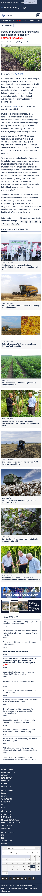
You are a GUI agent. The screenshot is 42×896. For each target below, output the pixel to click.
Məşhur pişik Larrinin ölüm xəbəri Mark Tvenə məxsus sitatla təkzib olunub (20, 701)
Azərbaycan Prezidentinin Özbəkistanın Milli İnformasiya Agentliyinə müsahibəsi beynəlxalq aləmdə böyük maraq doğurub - (20, 662)
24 (6, 869)
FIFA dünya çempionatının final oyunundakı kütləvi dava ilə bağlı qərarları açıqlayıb (19, 731)
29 (34, 869)
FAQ (2, 835)
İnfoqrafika (6, 802)
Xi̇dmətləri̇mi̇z (7, 826)
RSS (2, 838)
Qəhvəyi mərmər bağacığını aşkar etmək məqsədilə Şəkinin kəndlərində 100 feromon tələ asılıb (20, 423)
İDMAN (3, 793)
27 (24, 869)
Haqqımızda (6, 814)
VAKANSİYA (5, 829)
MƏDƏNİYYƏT (6, 787)
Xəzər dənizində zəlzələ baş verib (15, 651)
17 (6, 866)
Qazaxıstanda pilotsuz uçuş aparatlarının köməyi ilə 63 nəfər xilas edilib (18, 673)
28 (29, 869)
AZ (2, 8)
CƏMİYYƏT (5, 784)
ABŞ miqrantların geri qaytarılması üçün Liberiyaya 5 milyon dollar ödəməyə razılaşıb (20, 749)
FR (13, 8)
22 (34, 866)
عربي (20, 8)
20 (24, 866)
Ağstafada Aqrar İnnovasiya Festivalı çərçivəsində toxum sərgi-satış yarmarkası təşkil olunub (20, 267)
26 (18, 869)
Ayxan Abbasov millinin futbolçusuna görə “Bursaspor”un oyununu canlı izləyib (19, 721)
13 (24, 863)
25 (13, 869)
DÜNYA (4, 796)
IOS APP (4, 844)
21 (29, 866)
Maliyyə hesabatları (10, 820)
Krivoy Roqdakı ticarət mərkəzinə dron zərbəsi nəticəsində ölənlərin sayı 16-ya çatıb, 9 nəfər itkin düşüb (20, 633)
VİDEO (3, 805)
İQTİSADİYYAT (6, 778)
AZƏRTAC (19, 74)
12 (18, 863)
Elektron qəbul (8, 832)
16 (39, 863)
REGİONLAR (7, 25)
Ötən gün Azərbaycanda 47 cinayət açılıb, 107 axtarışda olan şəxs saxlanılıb (20, 623)
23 (39, 866)
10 (6, 863)
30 (39, 869)
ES (16, 8)
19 (18, 866)
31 (6, 873)
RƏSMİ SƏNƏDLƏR (8, 772)
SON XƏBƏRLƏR (11, 617)
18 (13, 866)
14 (29, 863)
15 (34, 863)
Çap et (18, 42)
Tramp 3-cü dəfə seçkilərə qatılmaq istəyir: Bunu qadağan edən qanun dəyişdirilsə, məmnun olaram (19, 711)
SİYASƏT (4, 775)
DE (11, 8)
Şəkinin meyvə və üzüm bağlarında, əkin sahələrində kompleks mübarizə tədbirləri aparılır (21, 579)
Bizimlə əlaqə (7, 811)
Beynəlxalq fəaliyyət (10, 823)
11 (13, 863)
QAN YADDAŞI (6, 799)
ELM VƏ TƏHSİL (7, 790)
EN (8, 8)
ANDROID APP (6, 841)
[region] (22, 691)
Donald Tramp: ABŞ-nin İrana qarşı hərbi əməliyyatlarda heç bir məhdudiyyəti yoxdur (19, 758)
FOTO (3, 808)
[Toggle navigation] (37, 15)
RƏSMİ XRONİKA (7, 769)
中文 (24, 8)
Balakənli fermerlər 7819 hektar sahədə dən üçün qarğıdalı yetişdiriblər (19, 345)
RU (5, 8)
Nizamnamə (6, 817)
